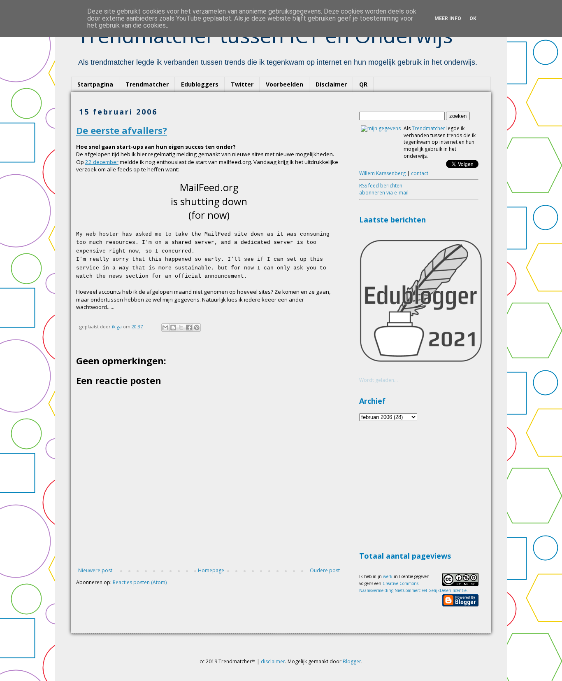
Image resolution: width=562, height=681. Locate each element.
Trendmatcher (147, 84)
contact (419, 173)
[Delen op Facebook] (189, 327)
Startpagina (95, 84)
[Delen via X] (181, 327)
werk (387, 576)
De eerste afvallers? (121, 130)
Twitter (242, 84)
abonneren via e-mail (384, 192)
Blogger (352, 661)
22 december (101, 162)
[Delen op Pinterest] (197, 327)
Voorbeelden (284, 84)
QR (363, 84)
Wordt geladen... (378, 380)
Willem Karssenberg (382, 173)
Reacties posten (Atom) (140, 582)
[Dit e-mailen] (165, 327)
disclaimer (273, 661)
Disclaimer (331, 84)
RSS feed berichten (380, 185)
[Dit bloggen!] (173, 327)
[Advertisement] (421, 484)
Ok (472, 18)
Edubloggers (199, 84)
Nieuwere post (95, 570)
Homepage (211, 570)
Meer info (447, 18)
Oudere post (325, 570)
